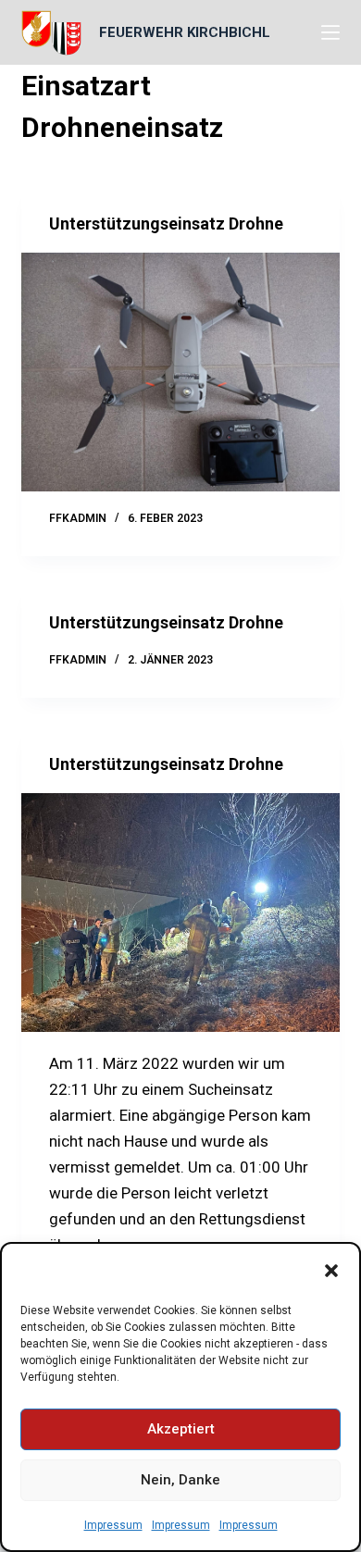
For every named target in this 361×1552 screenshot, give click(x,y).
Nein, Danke (180, 1479)
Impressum (113, 1525)
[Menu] (330, 32)
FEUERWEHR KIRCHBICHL (184, 32)
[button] (331, 1270)
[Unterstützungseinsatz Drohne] (180, 371)
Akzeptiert (181, 1429)
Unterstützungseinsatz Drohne (166, 223)
